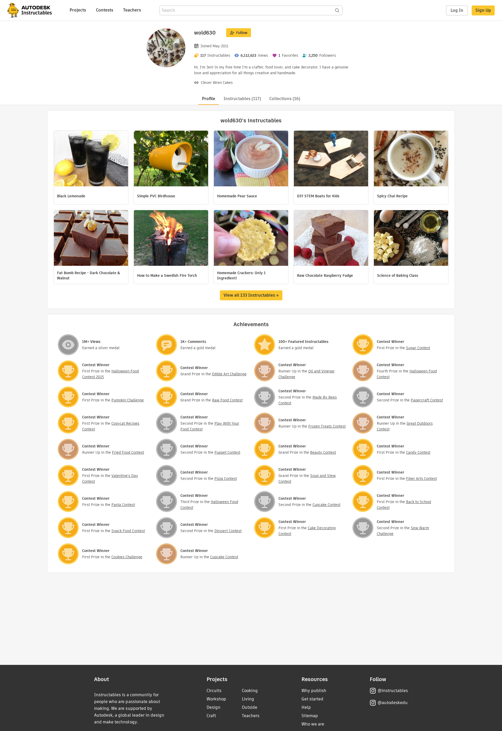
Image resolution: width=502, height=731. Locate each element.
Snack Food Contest (128, 530)
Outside (249, 707)
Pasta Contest (123, 504)
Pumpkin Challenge (127, 400)
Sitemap (309, 716)
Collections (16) (284, 99)
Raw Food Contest (227, 400)
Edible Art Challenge (229, 374)
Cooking (250, 691)
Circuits (214, 691)
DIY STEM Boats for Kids (318, 196)
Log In (456, 10)
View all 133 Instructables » (251, 295)
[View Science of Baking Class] (411, 238)
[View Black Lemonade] (91, 159)
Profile (208, 99)
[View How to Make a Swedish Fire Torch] (171, 238)
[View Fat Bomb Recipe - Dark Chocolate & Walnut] (91, 238)
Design (213, 707)
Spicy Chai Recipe (392, 196)
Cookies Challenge (126, 557)
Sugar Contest (418, 347)
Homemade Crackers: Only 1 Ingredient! (241, 275)
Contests (104, 10)
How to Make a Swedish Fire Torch (167, 275)
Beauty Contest (323, 452)
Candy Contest (418, 452)
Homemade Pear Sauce (237, 196)
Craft (211, 716)
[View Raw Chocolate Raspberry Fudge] (331, 238)
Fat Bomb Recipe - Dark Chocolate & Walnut (88, 275)
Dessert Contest (228, 530)
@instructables (393, 691)
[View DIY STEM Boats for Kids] (331, 159)
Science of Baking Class (397, 275)
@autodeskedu (393, 703)
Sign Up (483, 10)
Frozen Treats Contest (327, 426)
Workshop (216, 699)
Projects (78, 10)
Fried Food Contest (128, 452)
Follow (241, 32)
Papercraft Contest (427, 400)
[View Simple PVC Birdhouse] (171, 159)
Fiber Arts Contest (421, 478)
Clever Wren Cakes (217, 82)
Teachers (132, 10)
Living (248, 699)
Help (306, 707)
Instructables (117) (242, 99)
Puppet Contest (227, 452)
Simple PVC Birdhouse (156, 196)
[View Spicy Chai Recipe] (411, 159)
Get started (312, 699)
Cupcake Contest (326, 504)
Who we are (312, 724)
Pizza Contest (225, 478)
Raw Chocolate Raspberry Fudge (325, 275)
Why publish (313, 691)
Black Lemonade (71, 196)
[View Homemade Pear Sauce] (251, 159)
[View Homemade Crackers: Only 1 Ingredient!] (251, 238)
